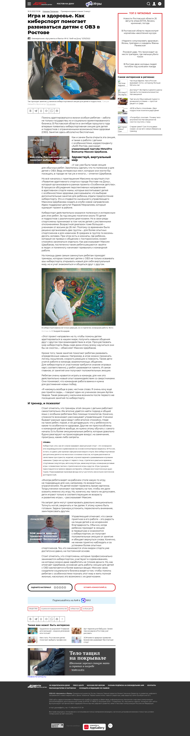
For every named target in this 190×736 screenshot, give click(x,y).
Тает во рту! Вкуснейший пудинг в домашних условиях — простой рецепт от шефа (144, 101)
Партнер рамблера (73, 726)
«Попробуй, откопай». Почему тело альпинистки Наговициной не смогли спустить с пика (145, 119)
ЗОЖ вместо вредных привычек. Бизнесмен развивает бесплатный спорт (98, 640)
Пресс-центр (78, 685)
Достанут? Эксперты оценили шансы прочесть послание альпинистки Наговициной (146, 92)
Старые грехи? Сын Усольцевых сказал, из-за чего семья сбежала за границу (145, 129)
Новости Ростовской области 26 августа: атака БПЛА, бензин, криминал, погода (140, 21)
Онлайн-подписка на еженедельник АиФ (126, 685)
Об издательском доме (59, 685)
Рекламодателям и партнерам (62, 688)
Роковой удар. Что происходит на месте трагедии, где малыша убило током (140, 54)
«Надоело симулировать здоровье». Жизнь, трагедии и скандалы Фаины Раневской (140, 43)
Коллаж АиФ (47, 331)
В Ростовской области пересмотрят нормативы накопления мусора (140, 32)
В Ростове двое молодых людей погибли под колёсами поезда (140, 65)
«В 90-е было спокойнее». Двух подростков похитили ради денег (144, 109)
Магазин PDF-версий (96, 685)
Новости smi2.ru (37, 676)
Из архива (51, 104)
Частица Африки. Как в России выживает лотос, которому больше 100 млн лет (145, 83)
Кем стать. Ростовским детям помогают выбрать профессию (53, 639)
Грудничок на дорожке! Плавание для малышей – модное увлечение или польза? (54, 631)
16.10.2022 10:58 (34, 11)
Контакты (151, 685)
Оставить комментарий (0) (95, 587)
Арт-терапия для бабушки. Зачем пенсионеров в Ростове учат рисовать (98, 631)
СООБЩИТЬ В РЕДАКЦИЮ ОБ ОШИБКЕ (94, 688)
